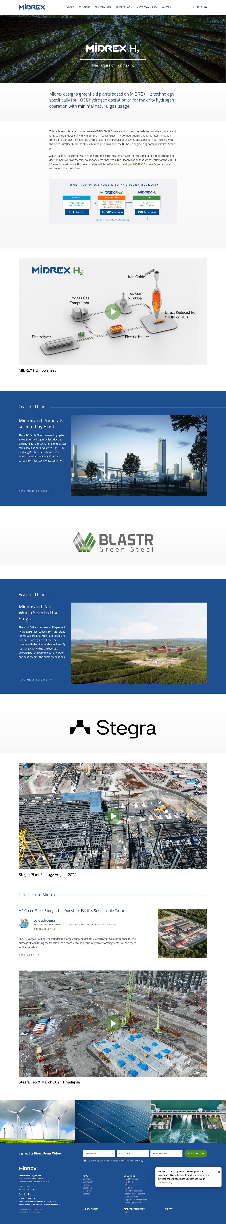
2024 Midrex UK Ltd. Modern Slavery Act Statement (40, 1204)
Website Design (24, 1212)
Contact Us (30, 1198)
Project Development (133, 1191)
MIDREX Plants (124, 7)
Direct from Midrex (146, 7)
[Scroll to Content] (113, 76)
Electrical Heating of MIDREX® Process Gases (134, 164)
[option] (113, 318)
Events (127, 1212)
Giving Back (87, 1191)
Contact (86, 1194)
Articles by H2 (45, 929)
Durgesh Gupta (44, 921)
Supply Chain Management (135, 1200)
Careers (166, 7)
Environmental (103, 7)
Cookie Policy (165, 1182)
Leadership (87, 1188)
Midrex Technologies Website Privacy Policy (37, 1201)
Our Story (87, 1179)
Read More (27, 955)
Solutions (84, 7)
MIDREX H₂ (128, 1188)
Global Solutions (131, 1197)
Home (21, 1198)
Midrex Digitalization (132, 1203)
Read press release (33, 491)
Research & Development (134, 1194)
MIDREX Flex (129, 1182)
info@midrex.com (26, 1189)
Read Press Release (33, 680)
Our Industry (88, 1182)
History (86, 1185)
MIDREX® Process (131, 1179)
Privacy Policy (136, 1160)
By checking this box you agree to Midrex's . (116, 1160)
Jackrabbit (37, 1212)
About (70, 7)
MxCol (126, 1185)
